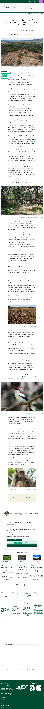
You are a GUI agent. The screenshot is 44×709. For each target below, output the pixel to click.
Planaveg (19, 127)
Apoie (41, 1)
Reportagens (25, 7)
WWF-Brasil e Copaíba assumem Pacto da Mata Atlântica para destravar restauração (38, 612)
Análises (35, 592)
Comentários (21, 506)
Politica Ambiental (40, 13)
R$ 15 (10, 542)
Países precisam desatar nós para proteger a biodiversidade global (5, 616)
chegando (10, 174)
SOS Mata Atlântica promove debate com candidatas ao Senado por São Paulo (16, 601)
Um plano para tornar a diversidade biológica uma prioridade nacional (27, 615)
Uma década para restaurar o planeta (22, 566)
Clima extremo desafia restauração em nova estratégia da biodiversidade (27, 609)
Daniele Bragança (7, 579)
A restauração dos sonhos (37, 598)
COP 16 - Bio (4, 74)
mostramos (22, 268)
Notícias (19, 7)
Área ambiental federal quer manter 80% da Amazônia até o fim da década (5, 610)
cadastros (32, 141)
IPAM (29, 498)
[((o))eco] (9, 7)
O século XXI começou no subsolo (38, 594)
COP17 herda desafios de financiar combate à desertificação (16, 614)
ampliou (15, 357)
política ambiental (4, 76)
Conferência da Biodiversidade (6, 73)
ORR (10, 133)
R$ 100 (33, 542)
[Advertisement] (22, 633)
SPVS (10, 448)
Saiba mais (2, 699)
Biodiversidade (30, 13)
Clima (34, 13)
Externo (13, 612)
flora (30, 373)
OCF (30, 137)
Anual (30, 539)
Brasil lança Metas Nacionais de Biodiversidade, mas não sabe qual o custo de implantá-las (5, 603)
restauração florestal (4, 78)
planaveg (5, 75)
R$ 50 (26, 542)
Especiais (35, 7)
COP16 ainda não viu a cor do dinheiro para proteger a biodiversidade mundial (36, 569)
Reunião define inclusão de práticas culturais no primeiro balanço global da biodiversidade (5, 595)
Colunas (40, 7)
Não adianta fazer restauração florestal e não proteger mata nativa (7, 568)
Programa (16, 365)
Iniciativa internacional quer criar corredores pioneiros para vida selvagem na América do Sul (38, 604)
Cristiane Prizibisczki (22, 577)
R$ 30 (18, 542)
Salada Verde (30, 8)
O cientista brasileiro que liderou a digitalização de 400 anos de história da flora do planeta (27, 595)
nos (28, 160)
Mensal (14, 539)
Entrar (2, 707)
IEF (23, 433)
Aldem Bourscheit (14, 34)
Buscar (31, 1)
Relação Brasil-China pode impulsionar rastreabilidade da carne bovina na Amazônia (16, 608)
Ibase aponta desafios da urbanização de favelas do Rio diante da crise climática (16, 595)
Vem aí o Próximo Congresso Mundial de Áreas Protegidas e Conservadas (27, 602)
